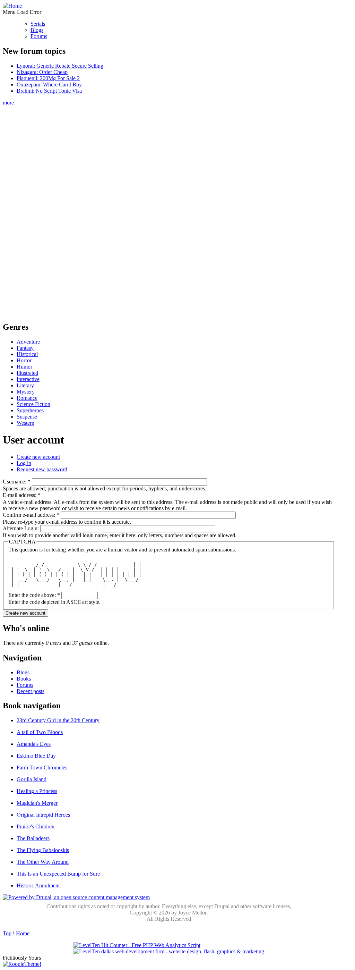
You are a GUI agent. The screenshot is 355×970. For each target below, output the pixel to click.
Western (25, 423)
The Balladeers (33, 838)
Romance (27, 398)
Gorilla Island (31, 779)
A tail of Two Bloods (40, 732)
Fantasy (25, 348)
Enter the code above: (34, 595)
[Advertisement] (169, 210)
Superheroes (30, 410)
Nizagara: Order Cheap (42, 72)
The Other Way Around (43, 862)
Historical (27, 354)
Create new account (38, 457)
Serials (38, 24)
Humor (24, 367)
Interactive (28, 379)
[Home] (12, 6)
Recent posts (30, 691)
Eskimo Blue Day (36, 756)
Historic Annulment (38, 885)
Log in (24, 463)
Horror (24, 360)
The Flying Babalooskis (43, 850)
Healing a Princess (37, 791)
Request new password (42, 469)
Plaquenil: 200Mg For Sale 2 (48, 78)
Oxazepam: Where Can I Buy (49, 84)
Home (22, 933)
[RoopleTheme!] (22, 964)
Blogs (37, 30)
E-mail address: (22, 495)
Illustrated (27, 373)
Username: (17, 481)
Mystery (26, 392)
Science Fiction (33, 404)
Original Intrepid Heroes (43, 815)
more (8, 103)
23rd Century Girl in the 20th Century (58, 720)
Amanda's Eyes (34, 744)
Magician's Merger (37, 803)
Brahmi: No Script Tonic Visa (49, 91)
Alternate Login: (21, 528)
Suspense (27, 417)
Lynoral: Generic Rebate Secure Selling (60, 66)
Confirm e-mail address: (31, 515)
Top (7, 933)
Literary (25, 385)
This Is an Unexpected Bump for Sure (58, 874)
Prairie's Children (35, 826)
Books (24, 679)
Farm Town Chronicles (42, 767)
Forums (39, 36)
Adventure (28, 342)
